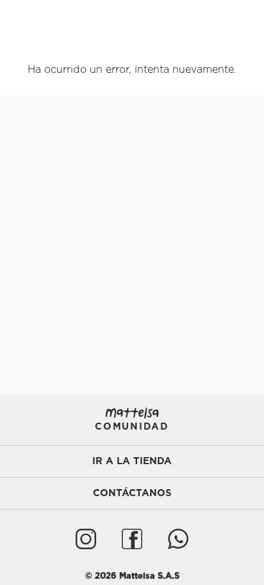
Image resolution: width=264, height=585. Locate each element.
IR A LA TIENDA (132, 461)
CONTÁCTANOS (132, 493)
